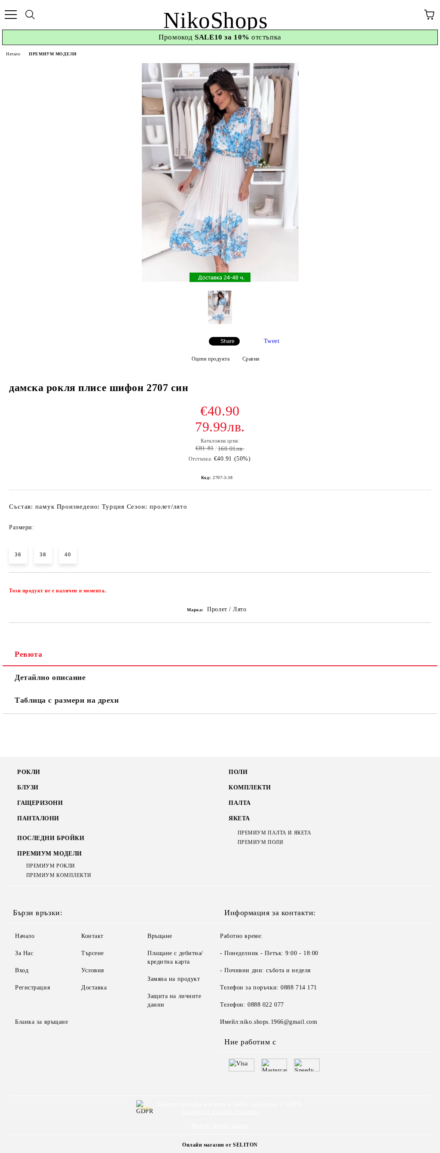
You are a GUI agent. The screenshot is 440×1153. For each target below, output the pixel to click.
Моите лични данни (220, 1126)
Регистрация (32, 987)
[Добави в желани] (418, 587)
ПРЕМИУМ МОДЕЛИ (52, 54)
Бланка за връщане (41, 1022)
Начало (13, 54)
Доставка (94, 987)
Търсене (92, 953)
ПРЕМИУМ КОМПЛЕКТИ (58, 875)
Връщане (159, 936)
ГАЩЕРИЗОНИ (40, 803)
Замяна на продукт (173, 979)
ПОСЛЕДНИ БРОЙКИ (50, 838)
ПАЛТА (240, 803)
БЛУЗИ (28, 787)
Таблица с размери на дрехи (67, 700)
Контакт (92, 936)
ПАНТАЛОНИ (38, 818)
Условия (92, 970)
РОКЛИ (28, 772)
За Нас (24, 953)
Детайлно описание (50, 677)
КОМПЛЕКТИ (250, 787)
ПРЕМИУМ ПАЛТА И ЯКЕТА (274, 833)
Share (227, 341)
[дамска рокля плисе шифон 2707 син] (220, 279)
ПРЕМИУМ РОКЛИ (50, 866)
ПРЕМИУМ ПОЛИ (260, 842)
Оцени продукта (210, 359)
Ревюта (28, 654)
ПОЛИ (238, 772)
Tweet (272, 341)
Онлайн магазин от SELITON (220, 1145)
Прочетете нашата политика (221, 1112)
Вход (21, 970)
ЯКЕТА (239, 818)
